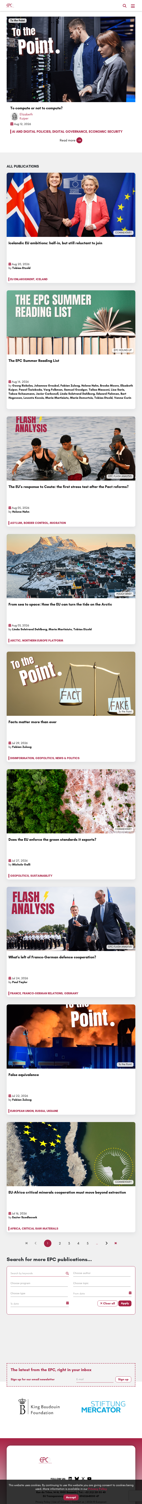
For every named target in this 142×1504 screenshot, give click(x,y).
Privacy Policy (97, 1489)
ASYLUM (16, 523)
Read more (67, 140)
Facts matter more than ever (33, 722)
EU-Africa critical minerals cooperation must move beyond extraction (67, 1192)
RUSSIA (40, 1111)
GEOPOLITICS (44, 758)
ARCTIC (15, 640)
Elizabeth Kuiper (26, 116)
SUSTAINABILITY (41, 875)
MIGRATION (58, 523)
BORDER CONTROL (36, 523)
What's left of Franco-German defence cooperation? (52, 957)
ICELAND (42, 279)
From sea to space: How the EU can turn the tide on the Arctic (60, 604)
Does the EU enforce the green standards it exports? (52, 839)
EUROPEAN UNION (22, 1111)
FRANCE (15, 993)
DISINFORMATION (22, 758)
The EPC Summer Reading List (34, 360)
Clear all (108, 1303)
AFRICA (15, 1228)
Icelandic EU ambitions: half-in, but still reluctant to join (55, 243)
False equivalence (24, 1074)
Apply (125, 1303)
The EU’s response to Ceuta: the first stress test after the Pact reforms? (69, 486)
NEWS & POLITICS (67, 758)
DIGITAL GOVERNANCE (69, 132)
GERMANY (71, 993)
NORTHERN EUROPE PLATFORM (42, 640)
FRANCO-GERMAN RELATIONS (42, 993)
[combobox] (102, 1273)
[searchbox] (102, 1273)
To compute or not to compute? (36, 108)
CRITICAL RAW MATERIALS (40, 1228)
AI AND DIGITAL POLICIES (31, 132)
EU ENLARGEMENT (22, 279)
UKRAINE (52, 1111)
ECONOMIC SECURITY (106, 132)
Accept (71, 1497)
